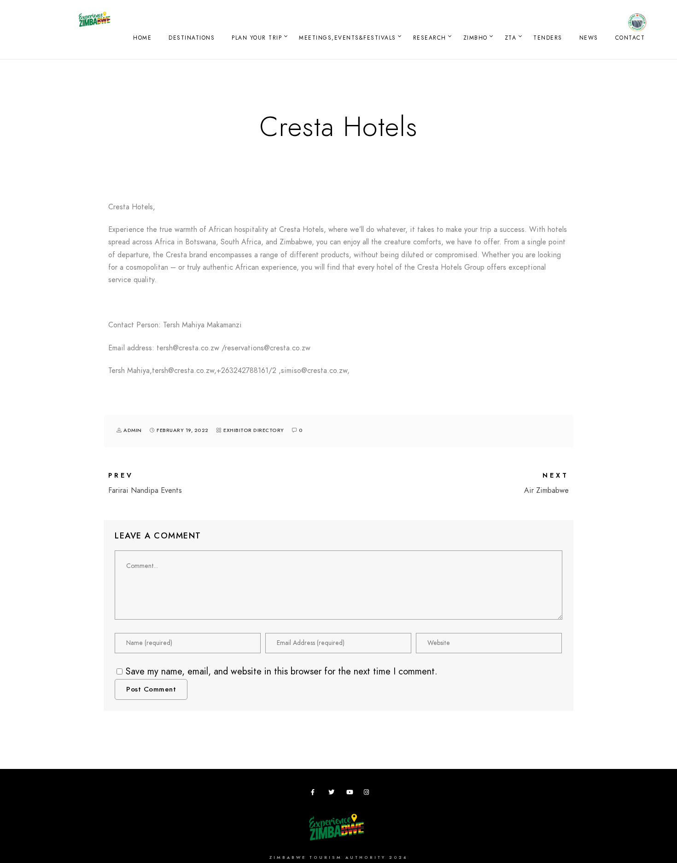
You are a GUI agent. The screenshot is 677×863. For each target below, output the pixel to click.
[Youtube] (351, 793)
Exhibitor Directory (253, 430)
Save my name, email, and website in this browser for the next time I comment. (282, 671)
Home (142, 37)
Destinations (192, 37)
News (588, 37)
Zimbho (475, 37)
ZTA (511, 37)
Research (429, 37)
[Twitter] (333, 793)
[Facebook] (315, 793)
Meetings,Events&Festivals (347, 37)
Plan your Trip (257, 37)
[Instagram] (368, 793)
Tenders (547, 37)
